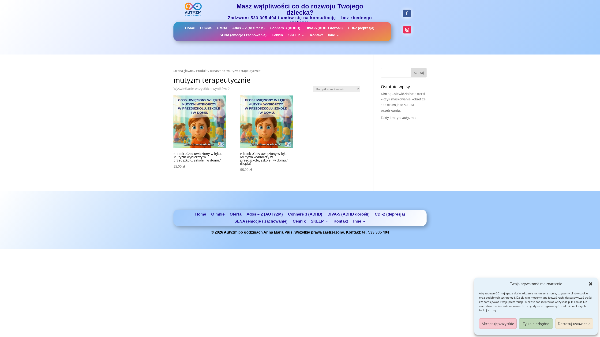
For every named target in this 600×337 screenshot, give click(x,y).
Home (190, 28)
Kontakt (316, 35)
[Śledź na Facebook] (407, 13)
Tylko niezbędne (536, 323)
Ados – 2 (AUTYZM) (248, 28)
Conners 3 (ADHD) (285, 28)
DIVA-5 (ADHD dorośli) (324, 28)
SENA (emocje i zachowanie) (243, 35)
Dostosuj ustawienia (574, 323)
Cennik (277, 35)
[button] (590, 284)
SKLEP (294, 35)
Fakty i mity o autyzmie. (399, 117)
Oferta (222, 28)
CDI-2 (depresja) (361, 28)
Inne (331, 35)
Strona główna (183, 71)
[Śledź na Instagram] (407, 29)
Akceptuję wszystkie (498, 323)
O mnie (206, 28)
